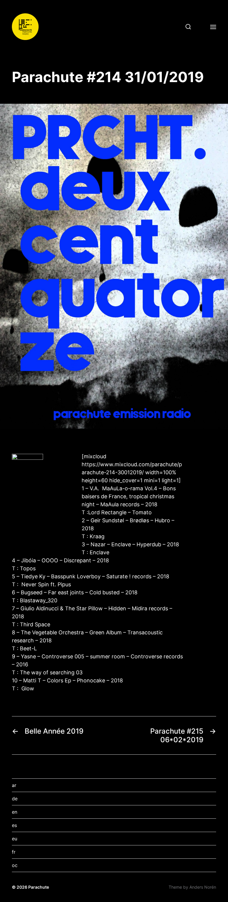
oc (15, 865)
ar (14, 785)
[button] (186, 26)
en (14, 812)
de (15, 799)
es (14, 825)
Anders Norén (202, 887)
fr (13, 852)
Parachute (38, 887)
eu (14, 839)
